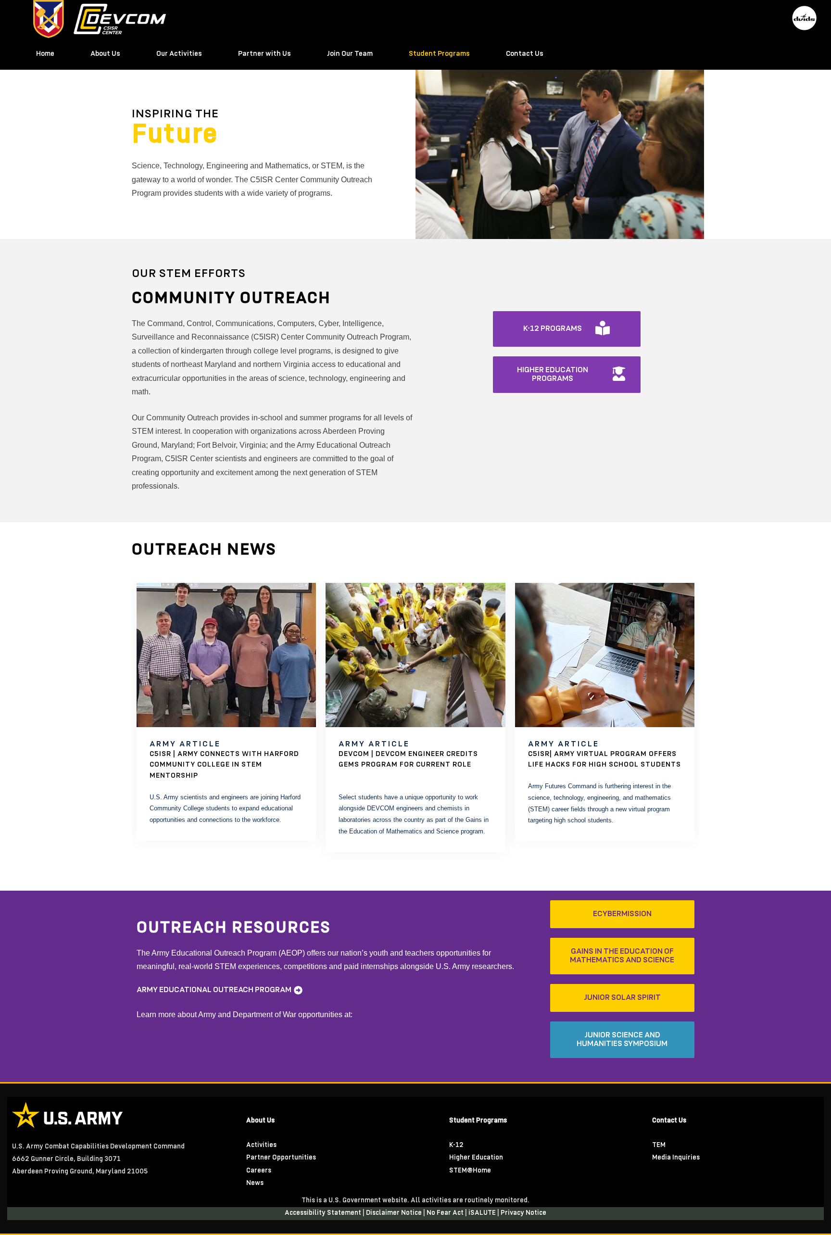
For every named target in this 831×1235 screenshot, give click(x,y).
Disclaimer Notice (394, 1213)
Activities (261, 1145)
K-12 (456, 1145)
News (255, 1183)
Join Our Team (350, 54)
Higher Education (476, 1157)
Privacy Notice (523, 1213)
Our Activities (179, 54)
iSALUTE (482, 1213)
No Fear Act (446, 1213)
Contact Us (524, 54)
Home (45, 54)
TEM (659, 1145)
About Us (105, 54)
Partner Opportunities (281, 1157)
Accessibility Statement (324, 1213)
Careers (258, 1170)
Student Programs (439, 54)
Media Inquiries (676, 1157)
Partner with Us (264, 54)
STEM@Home (470, 1170)
